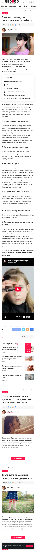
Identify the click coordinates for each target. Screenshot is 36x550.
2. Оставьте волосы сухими (15, 85)
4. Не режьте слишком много (15, 91)
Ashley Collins (10, 29)
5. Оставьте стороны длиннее (15, 95)
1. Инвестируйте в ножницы (14, 81)
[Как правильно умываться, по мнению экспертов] (29, 368)
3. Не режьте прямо (11, 88)
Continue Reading (18, 458)
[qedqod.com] (12, 2)
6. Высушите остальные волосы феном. (19, 98)
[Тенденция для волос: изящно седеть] (29, 377)
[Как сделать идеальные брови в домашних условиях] (29, 358)
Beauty (5, 13)
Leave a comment (28, 336)
